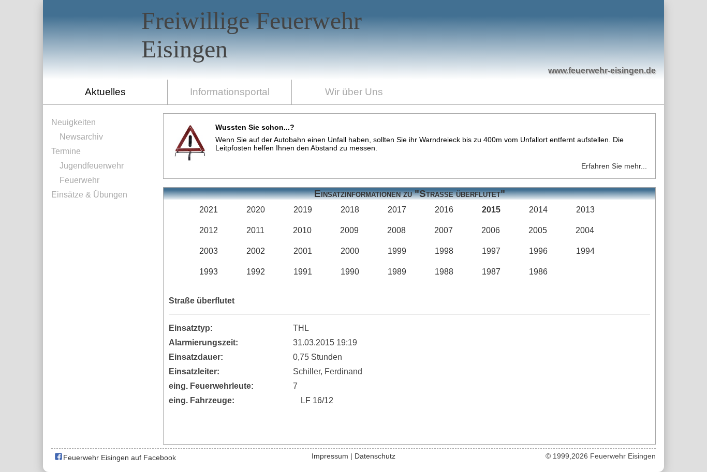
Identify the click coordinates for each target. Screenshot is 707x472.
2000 (350, 251)
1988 (444, 271)
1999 (397, 251)
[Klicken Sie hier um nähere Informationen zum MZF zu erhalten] (611, 52)
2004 (585, 230)
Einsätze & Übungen (89, 194)
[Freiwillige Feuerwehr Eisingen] (353, 40)
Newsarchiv (81, 136)
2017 (397, 209)
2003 (208, 251)
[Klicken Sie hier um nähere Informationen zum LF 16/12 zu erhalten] (564, 41)
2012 (208, 230)
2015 (491, 209)
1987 (491, 271)
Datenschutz (375, 456)
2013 (585, 209)
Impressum (330, 456)
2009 (349, 230)
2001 (302, 251)
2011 (255, 230)
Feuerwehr (79, 180)
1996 (538, 251)
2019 (302, 209)
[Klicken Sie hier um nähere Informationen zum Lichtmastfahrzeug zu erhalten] (473, 47)
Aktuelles (105, 91)
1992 (255, 271)
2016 (444, 209)
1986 (538, 271)
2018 (350, 209)
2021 (208, 209)
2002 (255, 251)
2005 (537, 230)
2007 (443, 230)
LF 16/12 (317, 400)
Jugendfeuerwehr (92, 165)
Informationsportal (230, 91)
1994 (585, 251)
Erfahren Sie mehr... (614, 166)
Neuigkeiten (73, 122)
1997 (491, 251)
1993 (208, 271)
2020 (255, 209)
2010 (302, 230)
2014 (538, 209)
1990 (350, 271)
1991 (302, 271)
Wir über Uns (354, 91)
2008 (396, 230)
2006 (490, 230)
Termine (66, 151)
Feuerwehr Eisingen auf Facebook (118, 457)
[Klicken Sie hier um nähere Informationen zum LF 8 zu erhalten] (514, 47)
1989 (397, 271)
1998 (444, 251)
